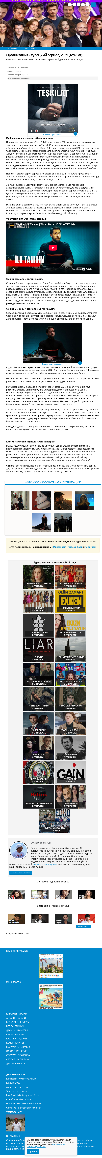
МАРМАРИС (12, 1046)
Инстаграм (60, 546)
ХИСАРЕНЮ (23, 1059)
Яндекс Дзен (75, 546)
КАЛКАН (19, 1034)
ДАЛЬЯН (10, 1030)
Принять (33, 1151)
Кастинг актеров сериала (18, 75)
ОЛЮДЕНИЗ (12, 1050)
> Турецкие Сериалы (27, 48)
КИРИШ (19, 1042)
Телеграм (91, 546)
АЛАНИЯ (22, 1017)
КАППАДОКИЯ (20, 1038)
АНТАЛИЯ (11, 1017)
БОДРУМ (24, 1021)
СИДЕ (24, 1050)
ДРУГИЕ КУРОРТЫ (16, 1063)
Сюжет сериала (14, 71)
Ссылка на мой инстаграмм (21, 873)
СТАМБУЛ (11, 1055)
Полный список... (84, 926)
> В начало (11, 48)
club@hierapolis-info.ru (26, 1095)
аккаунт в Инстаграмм (45, 864)
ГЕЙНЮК (19, 1026)
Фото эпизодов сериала (18, 78)
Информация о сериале (18, 68)
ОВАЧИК (25, 1046)
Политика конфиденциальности (23, 1103)
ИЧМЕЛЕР (22, 1030)
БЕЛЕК (9, 1026)
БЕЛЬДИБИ (12, 1021)
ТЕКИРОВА (24, 1055)
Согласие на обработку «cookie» (23, 1107)
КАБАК (9, 1034)
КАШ (8, 1038)
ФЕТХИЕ (10, 1059)
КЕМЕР (9, 1042)
